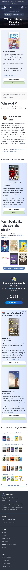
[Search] (18, 7)
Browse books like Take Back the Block (14, 268)
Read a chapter (15, 79)
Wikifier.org (14, 501)
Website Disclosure (7, 566)
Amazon (14, 82)
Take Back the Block (14, 11)
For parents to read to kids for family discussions (12, 433)
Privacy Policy (5, 560)
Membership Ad (23, 163)
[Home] (6, 7)
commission (22, 94)
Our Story (4, 532)
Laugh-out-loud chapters (9, 474)
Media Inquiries (6, 538)
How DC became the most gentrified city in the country (13, 444)
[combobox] (18, 7)
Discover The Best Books (8, 519)
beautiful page (11, 288)
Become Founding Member (9, 544)
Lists (21, 14)
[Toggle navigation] (25, 7)
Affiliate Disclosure (7, 557)
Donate (4, 547)
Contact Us (5, 541)
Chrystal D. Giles (15, 24)
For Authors (5, 535)
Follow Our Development (8, 522)
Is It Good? (8, 14)
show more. (11, 72)
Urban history (6, 464)
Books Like (16, 14)
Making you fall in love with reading (11, 455)
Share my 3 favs (15, 302)
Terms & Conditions (7, 563)
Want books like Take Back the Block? (11, 225)
